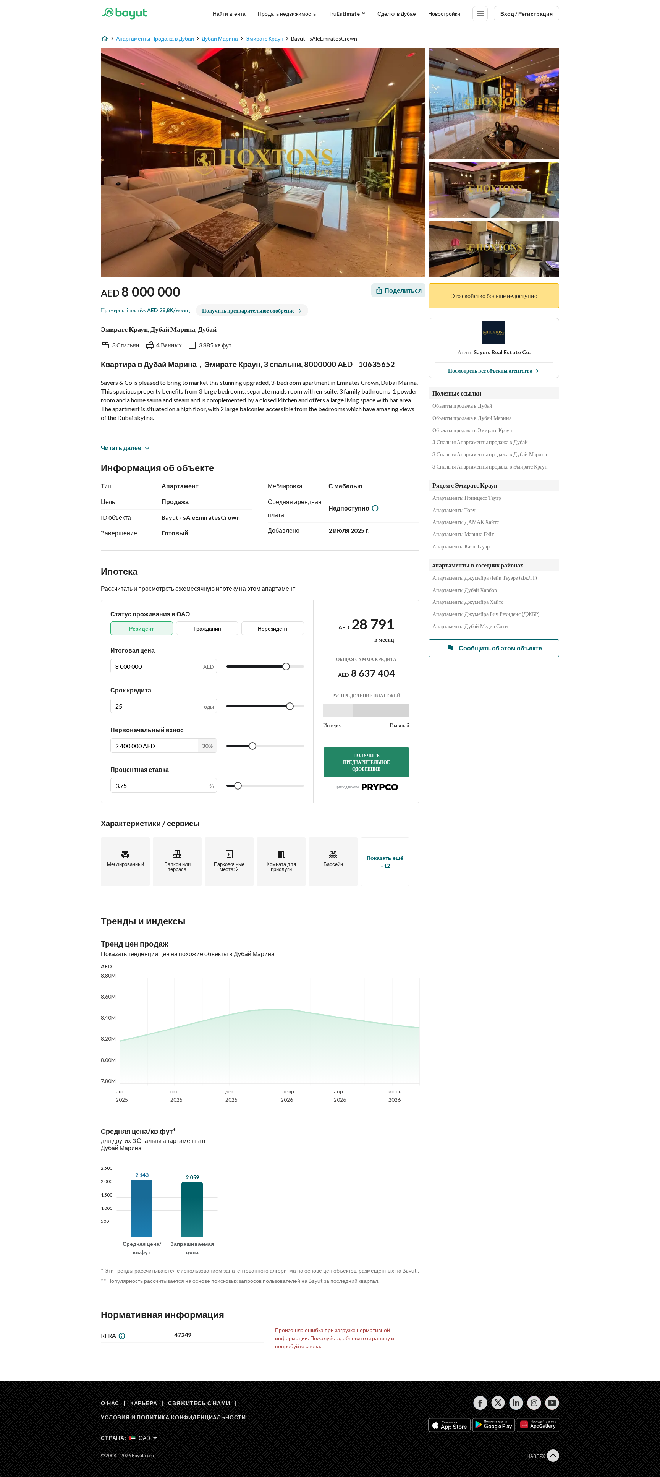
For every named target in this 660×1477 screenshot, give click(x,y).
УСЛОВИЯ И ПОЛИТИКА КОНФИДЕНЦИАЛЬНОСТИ (173, 1417)
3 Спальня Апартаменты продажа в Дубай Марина (489, 454)
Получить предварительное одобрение (366, 762)
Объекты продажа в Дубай (462, 406)
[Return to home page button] (125, 14)
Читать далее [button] (121, 447)
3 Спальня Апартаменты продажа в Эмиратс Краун (490, 467)
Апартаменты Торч (454, 510)
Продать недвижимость (287, 13)
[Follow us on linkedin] (516, 1403)
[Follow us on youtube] (552, 1403)
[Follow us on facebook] (480, 1403)
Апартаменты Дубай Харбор (464, 590)
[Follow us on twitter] (498, 1403)
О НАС (110, 1403)
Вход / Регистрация (526, 13)
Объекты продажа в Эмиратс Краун (472, 430)
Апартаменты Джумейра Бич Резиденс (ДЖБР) (486, 614)
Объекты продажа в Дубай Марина (471, 418)
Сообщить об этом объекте (500, 648)
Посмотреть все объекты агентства (490, 370)
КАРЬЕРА (143, 1403)
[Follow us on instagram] (534, 1403)
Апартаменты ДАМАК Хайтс (465, 522)
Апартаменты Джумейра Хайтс (467, 602)
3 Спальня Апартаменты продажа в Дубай (480, 442)
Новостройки (444, 13)
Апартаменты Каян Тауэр (461, 546)
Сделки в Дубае (396, 13)
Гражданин (207, 628)
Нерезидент (273, 628)
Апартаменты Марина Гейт (463, 534)
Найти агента (229, 13)
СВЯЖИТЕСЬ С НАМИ (199, 1403)
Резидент (141, 628)
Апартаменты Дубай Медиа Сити (470, 626)
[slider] (286, 666)
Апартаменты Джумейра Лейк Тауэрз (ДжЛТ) (484, 578)
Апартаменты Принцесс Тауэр (466, 498)
